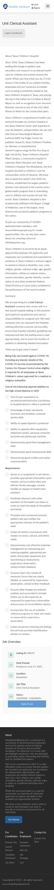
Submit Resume (9, 848)
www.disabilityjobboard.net (16, 884)
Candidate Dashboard (10, 856)
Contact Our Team (40, 840)
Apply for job (27, 704)
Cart (22, 863)
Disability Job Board (19, 7)
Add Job (23, 850)
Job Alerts (9, 863)
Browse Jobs (11, 842)
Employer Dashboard (25, 844)
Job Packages (24, 856)
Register (36, 8)
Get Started (13, 819)
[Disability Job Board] (5, 4)
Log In (35, 4)
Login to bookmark (13, 33)
